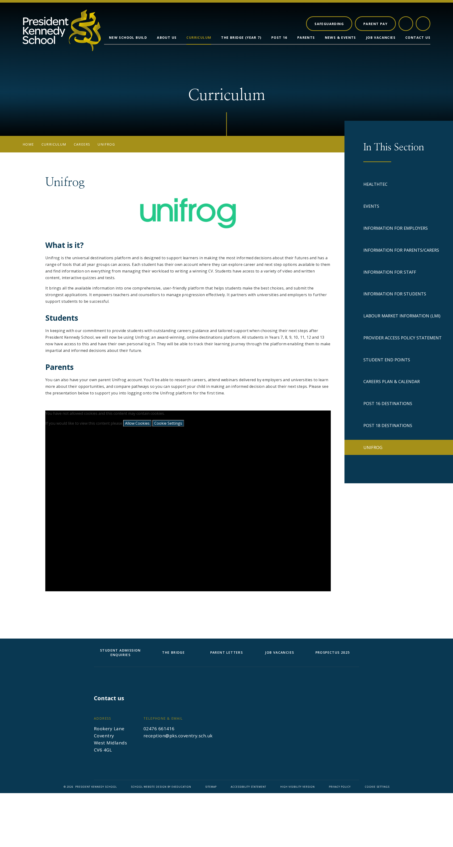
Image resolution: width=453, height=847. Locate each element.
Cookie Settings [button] (377, 786)
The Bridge (173, 652)
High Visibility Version (297, 786)
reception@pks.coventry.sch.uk (178, 736)
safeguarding (329, 24)
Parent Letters (226, 652)
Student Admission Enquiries (120, 652)
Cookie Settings (168, 423)
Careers (82, 144)
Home (28, 144)
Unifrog (106, 144)
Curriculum (54, 144)
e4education (181, 786)
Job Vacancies (279, 652)
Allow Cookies (137, 423)
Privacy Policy (340, 786)
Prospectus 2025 (332, 652)
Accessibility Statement (248, 786)
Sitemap (211, 786)
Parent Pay (375, 24)
